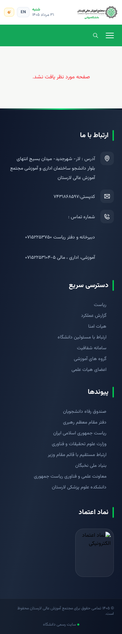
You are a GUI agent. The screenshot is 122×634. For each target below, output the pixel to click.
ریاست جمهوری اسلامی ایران (79, 433)
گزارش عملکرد (93, 315)
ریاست (100, 305)
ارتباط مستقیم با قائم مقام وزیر (77, 455)
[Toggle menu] (110, 35)
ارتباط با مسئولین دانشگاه (82, 337)
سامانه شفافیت (91, 348)
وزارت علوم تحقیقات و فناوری (79, 444)
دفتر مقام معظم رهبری (84, 422)
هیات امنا (97, 326)
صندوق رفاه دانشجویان (84, 411)
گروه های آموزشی (90, 359)
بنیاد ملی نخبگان (90, 465)
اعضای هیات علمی (89, 369)
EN (23, 12)
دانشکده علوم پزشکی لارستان (79, 487)
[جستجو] (95, 35)
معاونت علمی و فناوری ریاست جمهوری (70, 476)
